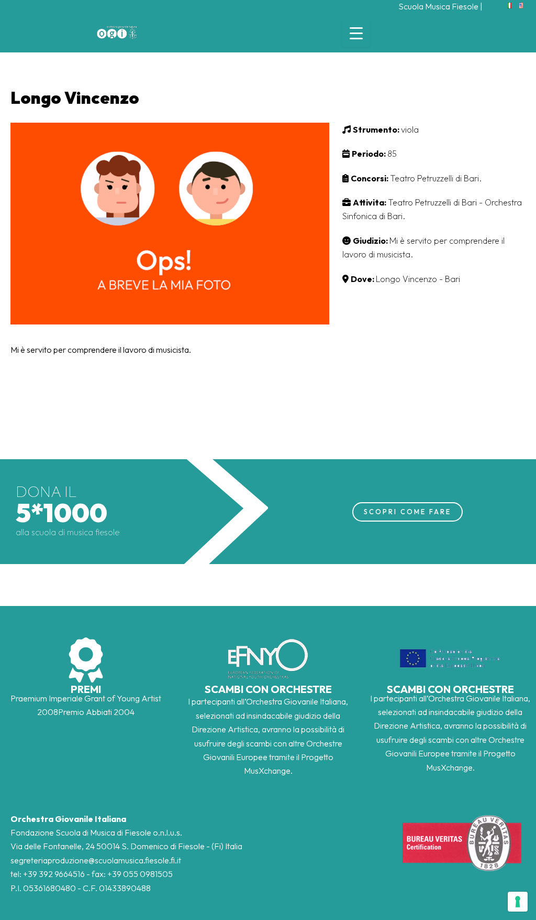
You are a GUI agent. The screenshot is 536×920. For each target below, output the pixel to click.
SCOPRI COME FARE (407, 511)
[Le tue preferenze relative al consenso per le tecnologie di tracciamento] (518, 902)
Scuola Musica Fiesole (438, 6)
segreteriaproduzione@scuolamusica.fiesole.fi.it (95, 860)
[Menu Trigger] (356, 32)
